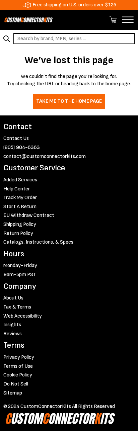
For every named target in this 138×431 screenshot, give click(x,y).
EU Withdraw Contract (28, 215)
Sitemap (12, 393)
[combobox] (74, 38)
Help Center (16, 189)
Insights (12, 325)
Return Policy (18, 233)
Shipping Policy (19, 224)
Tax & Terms (17, 307)
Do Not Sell (15, 384)
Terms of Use (18, 366)
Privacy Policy (18, 357)
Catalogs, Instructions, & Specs (38, 242)
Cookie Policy (17, 375)
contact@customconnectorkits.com (44, 156)
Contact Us (16, 138)
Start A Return (20, 206)
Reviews (12, 334)
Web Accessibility (22, 316)
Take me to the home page (69, 101)
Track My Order (20, 197)
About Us (13, 298)
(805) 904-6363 (21, 147)
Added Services (20, 180)
